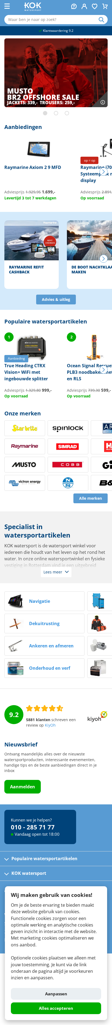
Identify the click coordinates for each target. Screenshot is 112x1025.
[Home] (32, 9)
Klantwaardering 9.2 (57, 30)
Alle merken (90, 498)
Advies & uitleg (56, 299)
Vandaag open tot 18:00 (37, 834)
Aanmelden (22, 787)
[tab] (45, 113)
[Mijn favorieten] (94, 7)
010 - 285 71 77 (33, 827)
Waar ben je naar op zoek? (103, 19)
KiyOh (50, 725)
